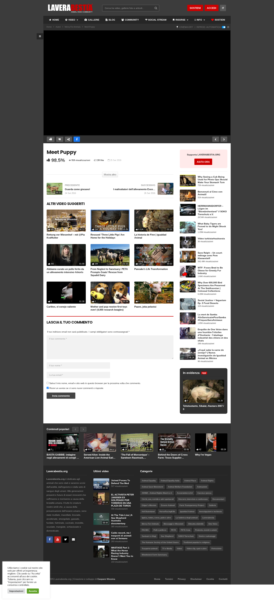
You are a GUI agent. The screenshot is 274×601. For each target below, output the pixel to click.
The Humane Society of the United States (160, 542)
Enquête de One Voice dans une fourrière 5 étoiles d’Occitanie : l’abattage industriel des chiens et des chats (213, 335)
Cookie (210, 579)
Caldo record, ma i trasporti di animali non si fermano (121, 536)
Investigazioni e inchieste (210, 511)
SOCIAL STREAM (157, 20)
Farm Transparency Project (191, 505)
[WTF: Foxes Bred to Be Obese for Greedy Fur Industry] (188, 271)
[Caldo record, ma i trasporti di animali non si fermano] (101, 537)
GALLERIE (93, 20)
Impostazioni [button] (16, 591)
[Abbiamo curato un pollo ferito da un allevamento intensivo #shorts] (66, 255)
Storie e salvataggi (207, 536)
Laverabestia (208, 518)
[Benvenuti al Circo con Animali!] (188, 195)
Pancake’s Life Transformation (151, 269)
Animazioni (202, 487)
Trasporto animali (149, 549)
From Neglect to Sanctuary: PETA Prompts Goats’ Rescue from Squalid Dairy (109, 272)
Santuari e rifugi (149, 536)
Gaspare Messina (106, 579)
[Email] (73, 539)
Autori (58, 27)
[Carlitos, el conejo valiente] (66, 293)
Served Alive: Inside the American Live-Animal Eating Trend (100, 456)
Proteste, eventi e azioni (206, 530)
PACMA (145, 530)
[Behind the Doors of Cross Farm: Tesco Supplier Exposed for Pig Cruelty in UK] (174, 442)
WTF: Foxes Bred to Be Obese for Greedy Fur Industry (210, 270)
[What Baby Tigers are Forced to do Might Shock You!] (188, 227)
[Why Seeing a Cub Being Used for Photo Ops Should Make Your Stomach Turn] (188, 181)
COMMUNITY (131, 20)
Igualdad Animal (187, 511)
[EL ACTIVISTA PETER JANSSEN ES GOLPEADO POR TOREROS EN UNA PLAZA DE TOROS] (101, 498)
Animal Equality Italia (170, 481)
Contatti (223, 579)
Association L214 (185, 493)
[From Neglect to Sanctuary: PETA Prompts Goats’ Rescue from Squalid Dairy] (110, 255)
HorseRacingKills (167, 511)
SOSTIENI (219, 20)
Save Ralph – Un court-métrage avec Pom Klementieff (210, 256)
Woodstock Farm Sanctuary (154, 555)
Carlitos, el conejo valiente (61, 306)
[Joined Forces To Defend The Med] (101, 484)
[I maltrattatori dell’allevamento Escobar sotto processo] (143, 190)
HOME (55, 20)
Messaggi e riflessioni (173, 524)
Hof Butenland (148, 511)
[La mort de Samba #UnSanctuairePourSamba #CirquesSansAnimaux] (188, 318)
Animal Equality (149, 481)
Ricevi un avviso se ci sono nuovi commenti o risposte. (76, 388)
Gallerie (212, 505)
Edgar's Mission (149, 505)
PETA (173, 530)
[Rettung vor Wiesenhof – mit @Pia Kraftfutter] (66, 221)
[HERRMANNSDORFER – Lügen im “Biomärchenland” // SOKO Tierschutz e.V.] (188, 210)
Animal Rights (207, 481)
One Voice (212, 524)
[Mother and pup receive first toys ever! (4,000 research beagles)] (110, 293)
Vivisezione (216, 549)
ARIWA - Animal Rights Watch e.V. (157, 493)
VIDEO (72, 20)
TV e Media (167, 549)
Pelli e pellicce (159, 530)
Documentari (218, 499)
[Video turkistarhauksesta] (188, 242)
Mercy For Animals (73, 27)
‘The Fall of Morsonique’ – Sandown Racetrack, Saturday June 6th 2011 (135, 456)
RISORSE (180, 20)
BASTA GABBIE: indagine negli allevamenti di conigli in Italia (63, 456)
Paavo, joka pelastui (145, 306)
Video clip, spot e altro (196, 549)
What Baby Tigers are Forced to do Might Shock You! (212, 226)
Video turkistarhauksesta (211, 238)
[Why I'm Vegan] (211, 442)
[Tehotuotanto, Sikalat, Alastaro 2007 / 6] (203, 391)
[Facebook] (49, 539)
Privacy (182, 579)
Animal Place (190, 481)
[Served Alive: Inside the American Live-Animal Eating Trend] (100, 442)
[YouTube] (57, 539)
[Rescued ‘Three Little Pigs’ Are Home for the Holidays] (110, 221)
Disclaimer (196, 579)
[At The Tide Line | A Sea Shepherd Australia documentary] (101, 519)
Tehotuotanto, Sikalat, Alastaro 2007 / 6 (203, 407)
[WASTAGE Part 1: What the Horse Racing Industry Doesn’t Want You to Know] (101, 551)
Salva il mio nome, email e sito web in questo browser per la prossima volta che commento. (95, 383)
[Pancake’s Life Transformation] (153, 255)
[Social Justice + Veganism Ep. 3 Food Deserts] (188, 304)
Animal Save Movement (152, 487)
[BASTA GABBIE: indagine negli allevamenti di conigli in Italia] (63, 442)
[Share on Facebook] (77, 139)
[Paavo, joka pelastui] (153, 293)
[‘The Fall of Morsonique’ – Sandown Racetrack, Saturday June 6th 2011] (137, 442)
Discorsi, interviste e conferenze (193, 499)
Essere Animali (168, 505)
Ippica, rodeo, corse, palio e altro (156, 518)
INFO (199, 20)
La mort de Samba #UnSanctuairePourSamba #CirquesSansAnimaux (212, 317)
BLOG (111, 20)
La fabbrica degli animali (187, 518)
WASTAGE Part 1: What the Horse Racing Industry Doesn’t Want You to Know (122, 553)
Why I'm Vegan (203, 454)
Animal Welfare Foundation (180, 487)
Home (49, 27)
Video (179, 549)
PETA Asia (185, 530)
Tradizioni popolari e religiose (196, 542)
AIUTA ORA (203, 161)
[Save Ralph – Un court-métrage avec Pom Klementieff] (188, 257)
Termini (169, 579)
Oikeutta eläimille (196, 524)
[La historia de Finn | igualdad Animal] (153, 221)
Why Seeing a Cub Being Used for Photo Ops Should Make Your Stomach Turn (213, 180)
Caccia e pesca (204, 493)
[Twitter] (65, 539)
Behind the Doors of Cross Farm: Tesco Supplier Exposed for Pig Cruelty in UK (173, 456)
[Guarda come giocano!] (77, 190)
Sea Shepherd (167, 536)
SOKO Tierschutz (186, 536)
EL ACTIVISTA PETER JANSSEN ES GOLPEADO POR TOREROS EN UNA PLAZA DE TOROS (122, 500)
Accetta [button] (33, 591)
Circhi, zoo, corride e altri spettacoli (158, 499)
